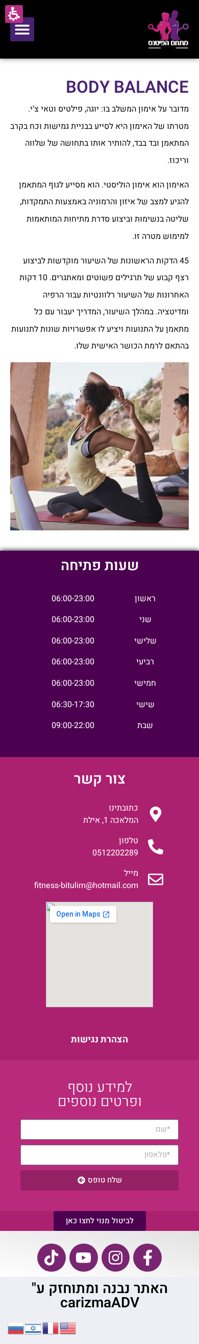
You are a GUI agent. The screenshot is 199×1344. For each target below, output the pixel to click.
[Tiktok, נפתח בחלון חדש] (51, 1258)
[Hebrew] (33, 1327)
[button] (22, 29)
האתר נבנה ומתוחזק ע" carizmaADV (100, 1295)
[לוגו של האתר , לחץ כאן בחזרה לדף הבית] (168, 29)
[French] (51, 1327)
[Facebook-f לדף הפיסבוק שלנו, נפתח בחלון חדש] (147, 1258)
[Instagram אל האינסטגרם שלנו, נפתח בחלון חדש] (116, 1258)
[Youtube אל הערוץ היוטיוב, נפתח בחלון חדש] (83, 1258)
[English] (68, 1327)
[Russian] (16, 1327)
